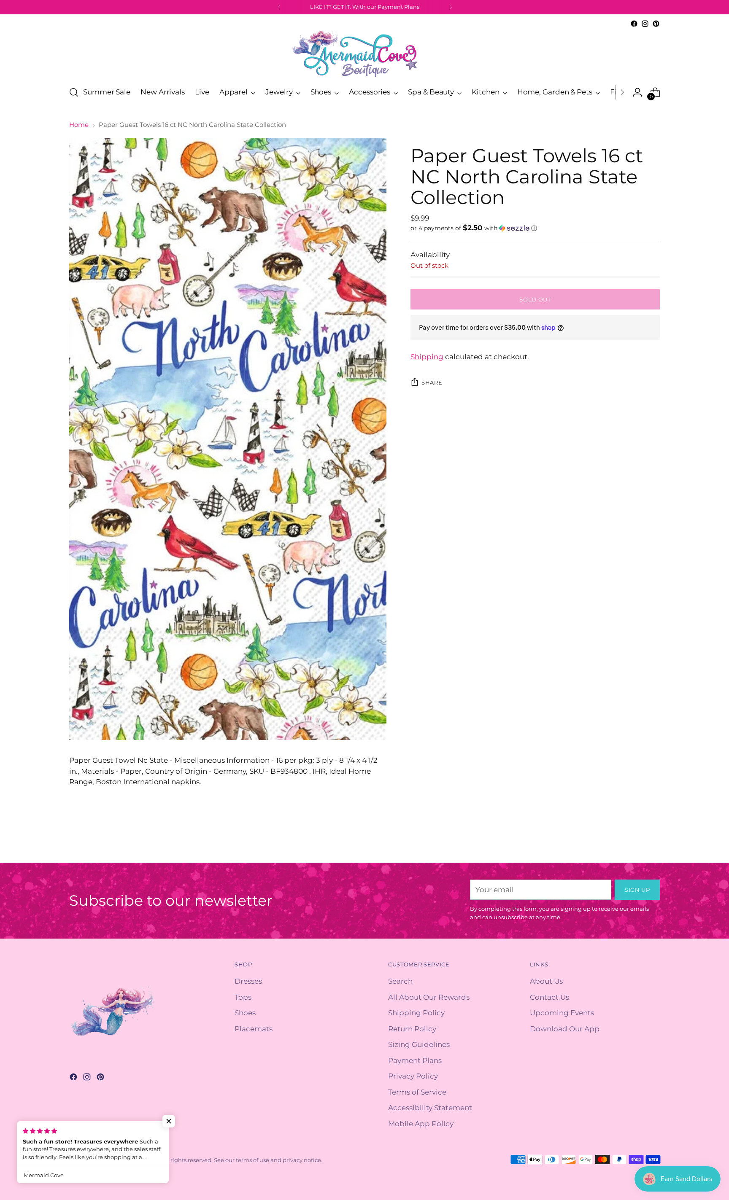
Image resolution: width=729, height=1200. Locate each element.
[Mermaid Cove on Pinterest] (656, 23)
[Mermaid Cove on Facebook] (634, 23)
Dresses (248, 981)
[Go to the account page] (637, 92)
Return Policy (412, 1029)
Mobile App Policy (421, 1123)
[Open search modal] (73, 92)
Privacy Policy (413, 1076)
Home (79, 125)
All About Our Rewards (429, 997)
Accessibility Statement (430, 1107)
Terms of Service (417, 1092)
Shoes (245, 1013)
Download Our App (564, 1029)
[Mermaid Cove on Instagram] (645, 23)
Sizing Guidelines (419, 1044)
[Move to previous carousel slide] (633, 847)
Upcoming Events (562, 1013)
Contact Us (549, 997)
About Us (546, 981)
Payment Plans (415, 1060)
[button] (535, 227)
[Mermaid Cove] (364, 54)
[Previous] (279, 7)
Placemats (254, 1029)
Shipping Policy (416, 1013)
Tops (243, 997)
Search (400, 981)
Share (431, 382)
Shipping (426, 356)
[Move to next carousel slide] (652, 846)
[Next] (450, 7)
